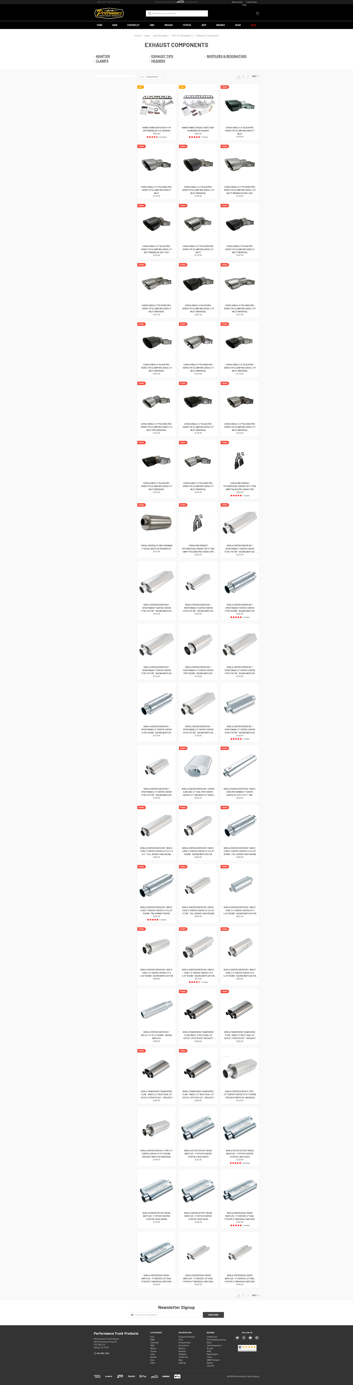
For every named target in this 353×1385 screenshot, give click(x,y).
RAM (114, 25)
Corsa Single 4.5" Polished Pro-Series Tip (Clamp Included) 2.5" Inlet (198, 249)
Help (244, 5)
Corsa (209, 1357)
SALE (253, 25)
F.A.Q (181, 1340)
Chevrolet (133, 25)
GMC (152, 25)
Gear (238, 25)
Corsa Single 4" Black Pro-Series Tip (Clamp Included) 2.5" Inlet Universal (156, 367)
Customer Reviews (187, 1337)
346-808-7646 (102, 1353)
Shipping (182, 1354)
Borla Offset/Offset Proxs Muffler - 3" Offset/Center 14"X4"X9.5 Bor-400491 (198, 1153)
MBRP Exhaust (213, 1360)
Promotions (184, 1345)
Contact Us (183, 1357)
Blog (180, 1360)
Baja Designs (212, 1354)
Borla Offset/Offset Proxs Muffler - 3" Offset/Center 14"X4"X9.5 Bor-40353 (240, 1153)
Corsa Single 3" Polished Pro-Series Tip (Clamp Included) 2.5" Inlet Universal (198, 486)
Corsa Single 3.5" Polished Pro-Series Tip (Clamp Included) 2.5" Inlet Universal (240, 427)
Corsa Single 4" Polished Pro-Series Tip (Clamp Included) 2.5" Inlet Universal (198, 367)
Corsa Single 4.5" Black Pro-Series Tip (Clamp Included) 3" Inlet (240, 130)
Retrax (210, 1363)
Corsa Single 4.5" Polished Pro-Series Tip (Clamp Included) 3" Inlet (156, 190)
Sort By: (142, 77)
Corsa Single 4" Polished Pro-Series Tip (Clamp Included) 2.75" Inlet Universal (240, 308)
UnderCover (212, 1337)
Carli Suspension (214, 1345)
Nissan (169, 25)
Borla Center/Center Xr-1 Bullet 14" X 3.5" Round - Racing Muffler (156, 1035)
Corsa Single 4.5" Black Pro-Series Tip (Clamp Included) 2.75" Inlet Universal (198, 190)
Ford (99, 25)
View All (210, 1366)
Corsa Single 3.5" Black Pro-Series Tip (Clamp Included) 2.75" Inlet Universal (240, 367)
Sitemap (182, 1363)
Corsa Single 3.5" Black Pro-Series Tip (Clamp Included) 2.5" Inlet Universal (198, 427)
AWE (209, 1351)
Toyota (187, 25)
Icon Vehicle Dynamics (216, 1340)
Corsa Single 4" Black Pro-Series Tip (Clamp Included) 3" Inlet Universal (240, 249)
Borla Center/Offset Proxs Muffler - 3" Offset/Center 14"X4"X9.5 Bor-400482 (156, 1216)
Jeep (203, 25)
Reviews (182, 1351)
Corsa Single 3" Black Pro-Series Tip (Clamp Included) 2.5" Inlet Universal (156, 486)
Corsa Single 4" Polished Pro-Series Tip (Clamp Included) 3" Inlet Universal (156, 308)
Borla (209, 1343)
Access (210, 1348)
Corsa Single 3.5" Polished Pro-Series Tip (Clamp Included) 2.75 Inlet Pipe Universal (156, 427)
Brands (220, 25)
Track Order (251, 2)
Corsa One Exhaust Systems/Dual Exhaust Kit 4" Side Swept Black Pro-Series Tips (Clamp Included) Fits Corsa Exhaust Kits (239, 489)
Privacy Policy (184, 1343)
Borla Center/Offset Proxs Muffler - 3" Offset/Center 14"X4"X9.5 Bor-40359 (198, 1216)
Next (254, 76)
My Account (237, 2)
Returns (182, 1348)
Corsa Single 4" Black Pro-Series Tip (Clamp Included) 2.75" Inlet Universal (198, 308)
